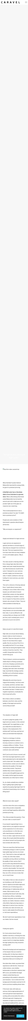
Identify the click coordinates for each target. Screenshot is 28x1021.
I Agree (20, 1016)
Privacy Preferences (9, 1016)
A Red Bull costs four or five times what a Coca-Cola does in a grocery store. (13, 494)
